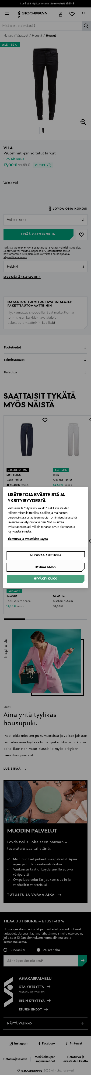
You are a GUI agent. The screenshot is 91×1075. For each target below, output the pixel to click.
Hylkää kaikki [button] (45, 567)
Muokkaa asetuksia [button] (45, 555)
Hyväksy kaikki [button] (45, 578)
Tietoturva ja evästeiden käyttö (28, 539)
